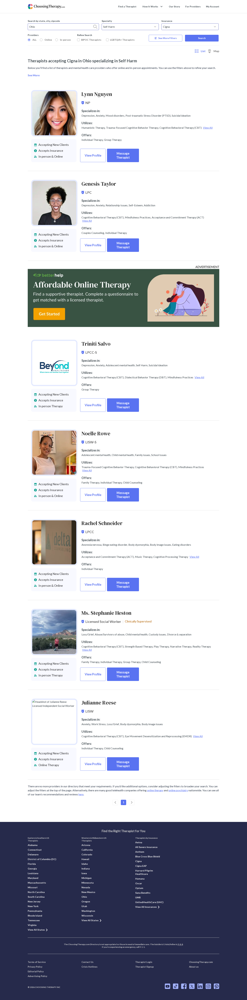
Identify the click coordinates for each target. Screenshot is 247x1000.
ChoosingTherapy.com (201, 962)
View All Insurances (146, 906)
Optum (139, 888)
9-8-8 (180, 944)
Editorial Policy (36, 971)
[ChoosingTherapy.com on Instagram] (208, 986)
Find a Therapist (127, 6)
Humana (140, 878)
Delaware (33, 854)
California (87, 849)
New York (33, 906)
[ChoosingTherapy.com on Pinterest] (216, 986)
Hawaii (85, 859)
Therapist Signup (144, 966)
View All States (36, 929)
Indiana (85, 868)
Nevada (85, 887)
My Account (212, 6)
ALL (34, 39)
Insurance (166, 20)
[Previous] (115, 802)
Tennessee (34, 920)
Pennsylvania (35, 910)
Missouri (32, 887)
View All (208, 127)
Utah (84, 906)
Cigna (138, 861)
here (81, 794)
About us (194, 966)
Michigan (86, 878)
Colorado (86, 854)
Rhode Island (35, 915)
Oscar (138, 883)
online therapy (155, 790)
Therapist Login (143, 962)
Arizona (85, 845)
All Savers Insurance (146, 847)
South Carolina (36, 896)
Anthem (139, 851)
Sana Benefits (142, 892)
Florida (32, 863)
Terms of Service (37, 962)
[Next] (132, 802)
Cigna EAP (141, 865)
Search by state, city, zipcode (44, 20)
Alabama (32, 845)
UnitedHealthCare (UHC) (149, 902)
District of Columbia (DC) (42, 859)
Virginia (32, 925)
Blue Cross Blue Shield (147, 856)
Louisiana (33, 873)
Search (202, 38)
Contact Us (87, 962)
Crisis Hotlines (89, 966)
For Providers (193, 6)
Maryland (33, 878)
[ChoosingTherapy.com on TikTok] (175, 986)
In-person (65, 39)
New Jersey (34, 901)
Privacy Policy (35, 966)
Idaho (84, 863)
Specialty (107, 20)
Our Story (174, 6)
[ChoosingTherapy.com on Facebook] (184, 986)
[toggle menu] (155, 27)
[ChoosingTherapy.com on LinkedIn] (200, 986)
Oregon (85, 901)
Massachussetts (37, 882)
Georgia (32, 868)
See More (34, 75)
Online (48, 39)
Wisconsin (87, 915)
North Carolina (36, 892)
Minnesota (87, 882)
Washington (88, 910)
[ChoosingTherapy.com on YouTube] (167, 986)
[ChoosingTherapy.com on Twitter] (192, 986)
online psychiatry (178, 790)
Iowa (84, 873)
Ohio (84, 896)
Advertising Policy (37, 976)
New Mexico (88, 892)
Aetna (138, 842)
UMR (138, 897)
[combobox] (63, 26)
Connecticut (35, 849)
